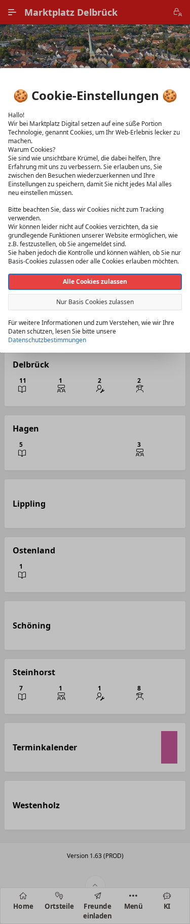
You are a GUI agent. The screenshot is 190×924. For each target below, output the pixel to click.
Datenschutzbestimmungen (47, 339)
